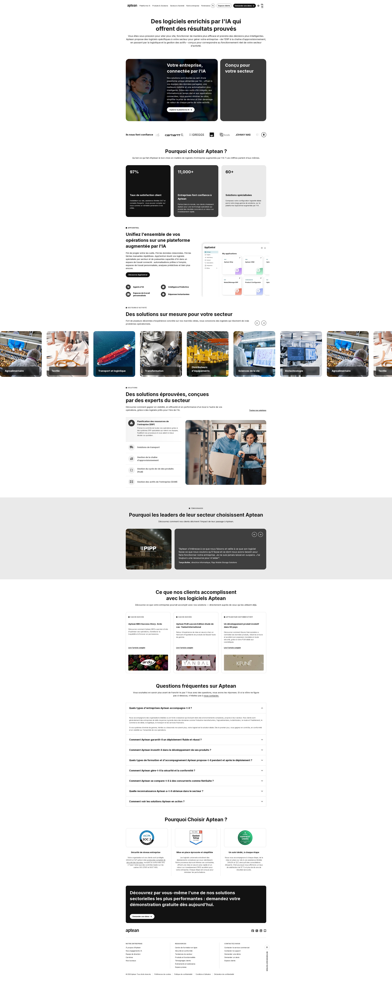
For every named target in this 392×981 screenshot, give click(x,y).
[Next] (263, 323)
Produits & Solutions (160, 6)
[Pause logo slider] (263, 134)
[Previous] (257, 323)
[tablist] (153, 452)
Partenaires (205, 6)
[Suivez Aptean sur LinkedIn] (261, 931)
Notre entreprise (192, 6)
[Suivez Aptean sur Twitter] (257, 931)
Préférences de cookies (162, 974)
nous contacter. (211, 695)
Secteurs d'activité (177, 6)
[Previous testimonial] (254, 534)
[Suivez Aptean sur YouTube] (265, 931)
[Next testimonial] (260, 534)
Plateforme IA (144, 6)
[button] (21, 354)
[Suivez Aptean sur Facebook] (253, 931)
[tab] (153, 429)
